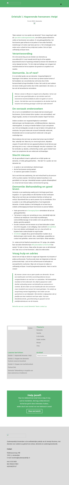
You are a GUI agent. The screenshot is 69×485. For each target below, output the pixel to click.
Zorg (37, 346)
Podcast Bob (12, 367)
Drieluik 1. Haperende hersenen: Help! (20, 355)
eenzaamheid (51, 227)
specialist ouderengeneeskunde (25, 37)
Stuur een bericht (34, 411)
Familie (38, 333)
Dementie (39, 330)
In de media (40, 336)
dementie (39, 21)
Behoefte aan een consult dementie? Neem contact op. (29, 306)
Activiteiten (17, 234)
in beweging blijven (33, 210)
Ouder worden (40, 339)
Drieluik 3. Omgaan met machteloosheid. (20, 364)
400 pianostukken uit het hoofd (41, 245)
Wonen (38, 342)
